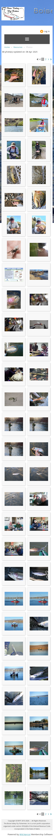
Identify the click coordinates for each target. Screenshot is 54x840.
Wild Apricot (25, 834)
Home (7, 47)
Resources (18, 47)
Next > (48, 59)
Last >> (51, 59)
